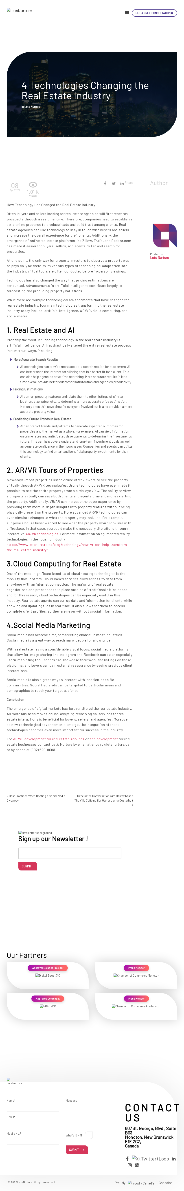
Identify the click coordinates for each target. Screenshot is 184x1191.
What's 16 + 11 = (75, 1135)
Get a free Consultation (153, 13)
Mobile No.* (14, 1133)
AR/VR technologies (42, 534)
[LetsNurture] (23, 13)
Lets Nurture (32, 106)
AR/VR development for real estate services (49, 739)
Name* (11, 1100)
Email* (11, 1117)
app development (104, 739)
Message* (72, 1100)
